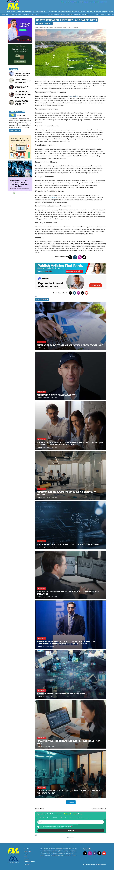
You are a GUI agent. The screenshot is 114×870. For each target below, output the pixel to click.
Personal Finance (16, 11)
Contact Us (104, 2)
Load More (71, 802)
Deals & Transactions (50, 11)
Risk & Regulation (88, 11)
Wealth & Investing (66, 11)
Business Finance (77, 11)
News (8, 11)
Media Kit (86, 2)
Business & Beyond (107, 11)
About (77, 2)
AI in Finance (97, 11)
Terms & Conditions (94, 2)
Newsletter (64, 2)
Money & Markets (27, 11)
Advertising (71, 2)
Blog (81, 2)
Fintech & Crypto (38, 11)
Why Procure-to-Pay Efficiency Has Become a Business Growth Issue (63, 14)
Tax (59, 11)
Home (36, 27)
